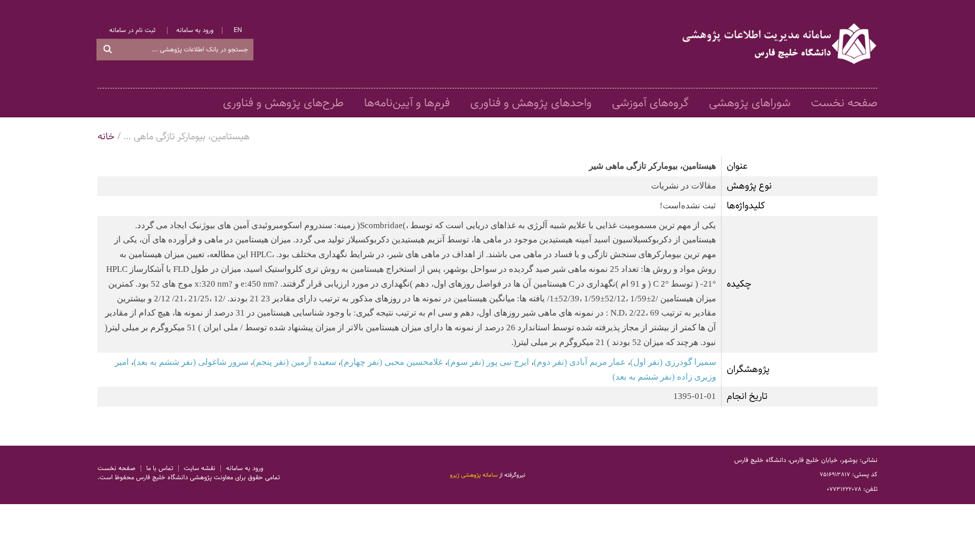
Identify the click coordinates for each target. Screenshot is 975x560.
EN (238, 30)
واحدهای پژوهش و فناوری (531, 103)
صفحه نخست (844, 103)
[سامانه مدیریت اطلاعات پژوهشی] (780, 44)
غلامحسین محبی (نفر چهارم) (392, 362)
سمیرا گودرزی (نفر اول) (673, 362)
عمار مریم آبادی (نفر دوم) (580, 362)
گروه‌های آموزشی (650, 103)
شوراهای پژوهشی (750, 103)
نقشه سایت (199, 468)
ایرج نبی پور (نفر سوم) (488, 362)
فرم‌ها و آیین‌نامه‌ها (407, 103)
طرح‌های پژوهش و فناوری (283, 103)
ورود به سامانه (194, 30)
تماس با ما (159, 468)
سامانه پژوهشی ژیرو (474, 474)
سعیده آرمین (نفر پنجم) (294, 362)
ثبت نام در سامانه (132, 30)
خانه (106, 136)
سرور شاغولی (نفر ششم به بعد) (191, 362)
